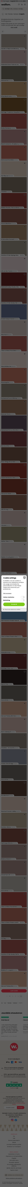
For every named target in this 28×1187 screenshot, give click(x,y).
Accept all (14, 604)
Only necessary (7, 593)
